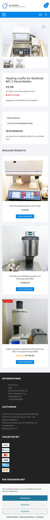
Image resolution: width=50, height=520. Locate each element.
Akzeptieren (25, 498)
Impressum (40, 517)
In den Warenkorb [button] (25, 216)
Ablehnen (25, 505)
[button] (43, 27)
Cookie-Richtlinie (12, 517)
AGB (10, 388)
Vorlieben (25, 511)
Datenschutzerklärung (27, 517)
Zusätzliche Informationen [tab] (20, 123)
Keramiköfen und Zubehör (26, 100)
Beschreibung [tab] (13, 118)
